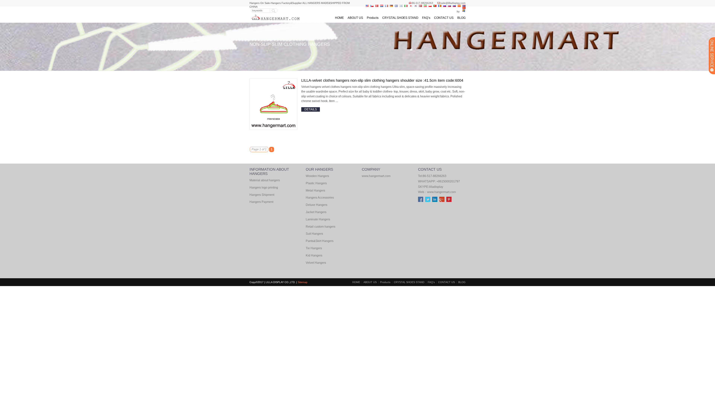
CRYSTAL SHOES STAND (400, 17)
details (310, 109)
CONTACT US (444, 17)
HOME (339, 17)
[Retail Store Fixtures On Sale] (275, 21)
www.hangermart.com (441, 192)
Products (373, 17)
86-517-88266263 (422, 2)
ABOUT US (355, 17)
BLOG (461, 17)
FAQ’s (426, 17)
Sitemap (302, 282)
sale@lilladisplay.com (453, 2)
